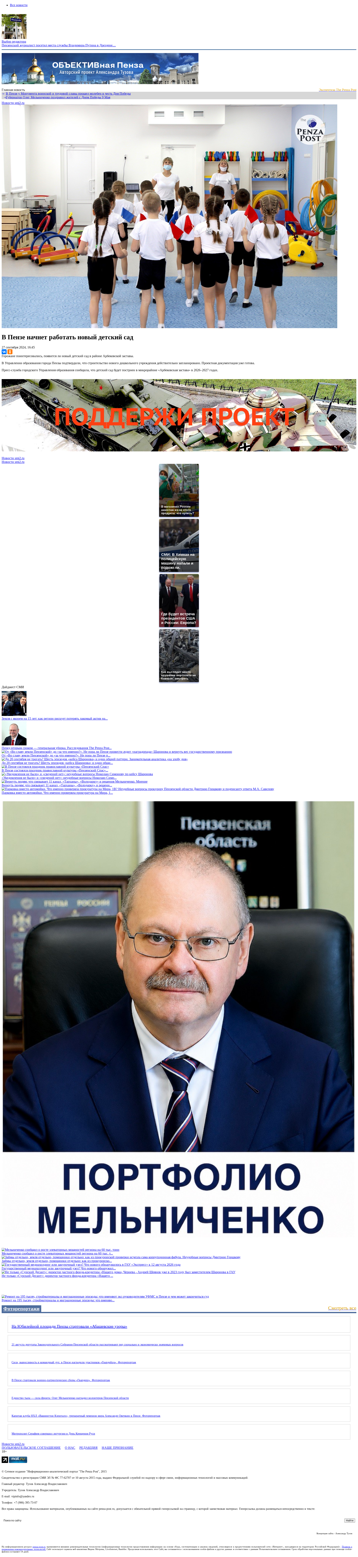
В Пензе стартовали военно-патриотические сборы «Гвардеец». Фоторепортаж (61, 1380)
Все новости (19, 5)
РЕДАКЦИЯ (88, 1447)
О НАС (70, 1447)
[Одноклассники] (9, 351)
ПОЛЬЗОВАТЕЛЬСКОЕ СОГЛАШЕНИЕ (31, 1447)
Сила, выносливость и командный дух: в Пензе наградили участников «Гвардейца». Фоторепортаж (74, 1362)
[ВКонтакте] (4, 351)
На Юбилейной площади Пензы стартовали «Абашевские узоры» (69, 1326)
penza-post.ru (39, 1546)
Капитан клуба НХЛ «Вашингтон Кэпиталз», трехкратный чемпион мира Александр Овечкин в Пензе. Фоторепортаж (86, 1415)
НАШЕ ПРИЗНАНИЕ (117, 1447)
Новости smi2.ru (13, 103)
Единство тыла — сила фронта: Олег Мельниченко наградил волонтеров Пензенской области (70, 1398)
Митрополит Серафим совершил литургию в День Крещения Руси (53, 1433)
